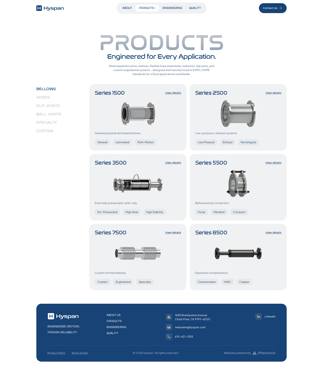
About (127, 8)
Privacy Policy (56, 353)
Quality (195, 8)
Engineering (172, 8)
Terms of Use (79, 353)
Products (146, 8)
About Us (113, 315)
